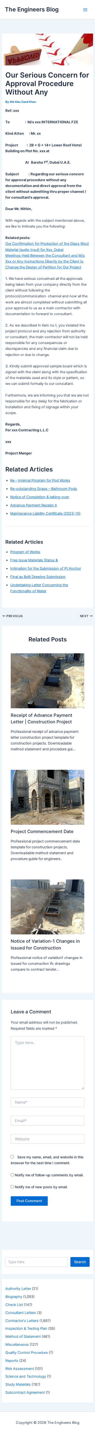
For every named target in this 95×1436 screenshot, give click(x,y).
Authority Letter (18, 1288)
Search (80, 1262)
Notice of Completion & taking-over (39, 497)
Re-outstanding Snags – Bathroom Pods (43, 489)
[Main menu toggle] (85, 9)
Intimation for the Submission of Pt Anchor (45, 568)
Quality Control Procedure (26, 1352)
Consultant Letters (20, 1313)
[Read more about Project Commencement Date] (47, 797)
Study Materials (18, 1384)
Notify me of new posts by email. (41, 1187)
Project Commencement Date (42, 831)
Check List (14, 1305)
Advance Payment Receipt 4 (33, 505)
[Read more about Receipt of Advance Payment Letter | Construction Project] (47, 680)
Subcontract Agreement (25, 1392)
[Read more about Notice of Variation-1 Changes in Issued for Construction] (47, 906)
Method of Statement (23, 1336)
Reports (11, 1360)
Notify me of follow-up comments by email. (49, 1175)
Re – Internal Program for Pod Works (40, 480)
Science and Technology (25, 1376)
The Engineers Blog (32, 9)
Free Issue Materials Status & (34, 560)
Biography (13, 1296)
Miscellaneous (17, 1344)
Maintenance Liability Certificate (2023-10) (45, 513)
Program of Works (25, 552)
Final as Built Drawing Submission (38, 577)
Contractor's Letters (21, 1321)
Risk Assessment (19, 1368)
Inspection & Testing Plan (26, 1328)
